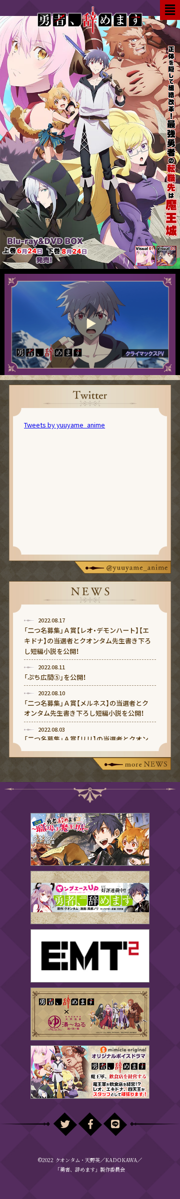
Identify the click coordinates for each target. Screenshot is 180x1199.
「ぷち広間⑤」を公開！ (55, 677)
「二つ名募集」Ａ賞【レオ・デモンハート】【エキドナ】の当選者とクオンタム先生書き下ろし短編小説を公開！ (87, 640)
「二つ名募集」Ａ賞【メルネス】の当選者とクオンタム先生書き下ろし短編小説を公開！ (86, 708)
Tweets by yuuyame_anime (64, 424)
